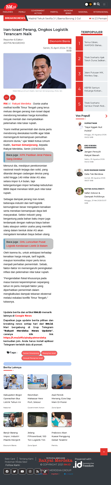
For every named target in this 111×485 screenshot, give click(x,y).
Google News (23, 315)
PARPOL (54, 12)
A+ (6, 97)
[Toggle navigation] (104, 4)
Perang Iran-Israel (49, 353)
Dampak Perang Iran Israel (33, 358)
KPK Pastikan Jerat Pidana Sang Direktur (28, 157)
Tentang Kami (26, 459)
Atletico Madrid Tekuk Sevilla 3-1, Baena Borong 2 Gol (36, 18)
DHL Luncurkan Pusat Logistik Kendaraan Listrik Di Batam (27, 243)
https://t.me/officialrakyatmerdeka (24, 337)
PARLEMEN (8, 12)
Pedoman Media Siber (16, 462)
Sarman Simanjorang (25, 144)
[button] (95, 3)
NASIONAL (83, 12)
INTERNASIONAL (101, 12)
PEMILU (22, 12)
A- (13, 97)
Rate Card (10, 459)
